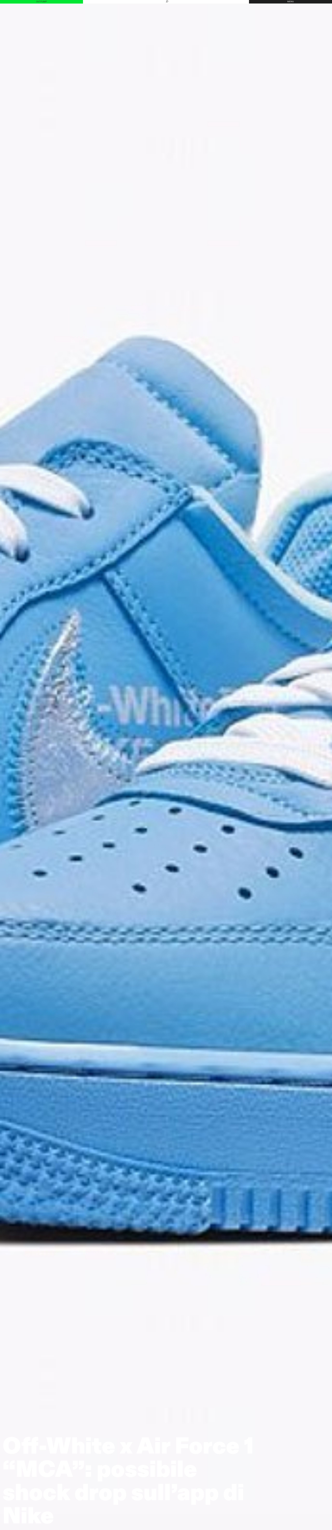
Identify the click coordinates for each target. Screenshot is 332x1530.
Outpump (41, 2)
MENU (290, 2)
